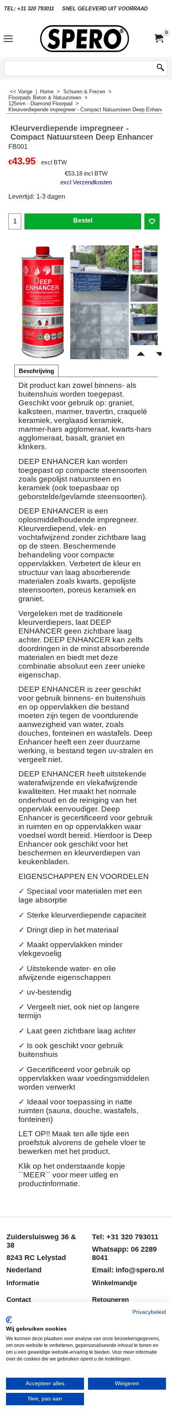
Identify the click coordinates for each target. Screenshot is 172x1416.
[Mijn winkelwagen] (158, 38)
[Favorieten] (152, 221)
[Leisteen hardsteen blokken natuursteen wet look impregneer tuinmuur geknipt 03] (144, 317)
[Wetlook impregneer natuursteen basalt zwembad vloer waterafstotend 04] (144, 343)
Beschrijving (36, 370)
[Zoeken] (160, 68)
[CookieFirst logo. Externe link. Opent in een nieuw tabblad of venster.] (9, 1319)
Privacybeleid (149, 1312)
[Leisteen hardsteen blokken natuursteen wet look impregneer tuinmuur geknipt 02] (144, 288)
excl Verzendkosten (86, 182)
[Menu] (8, 39)
